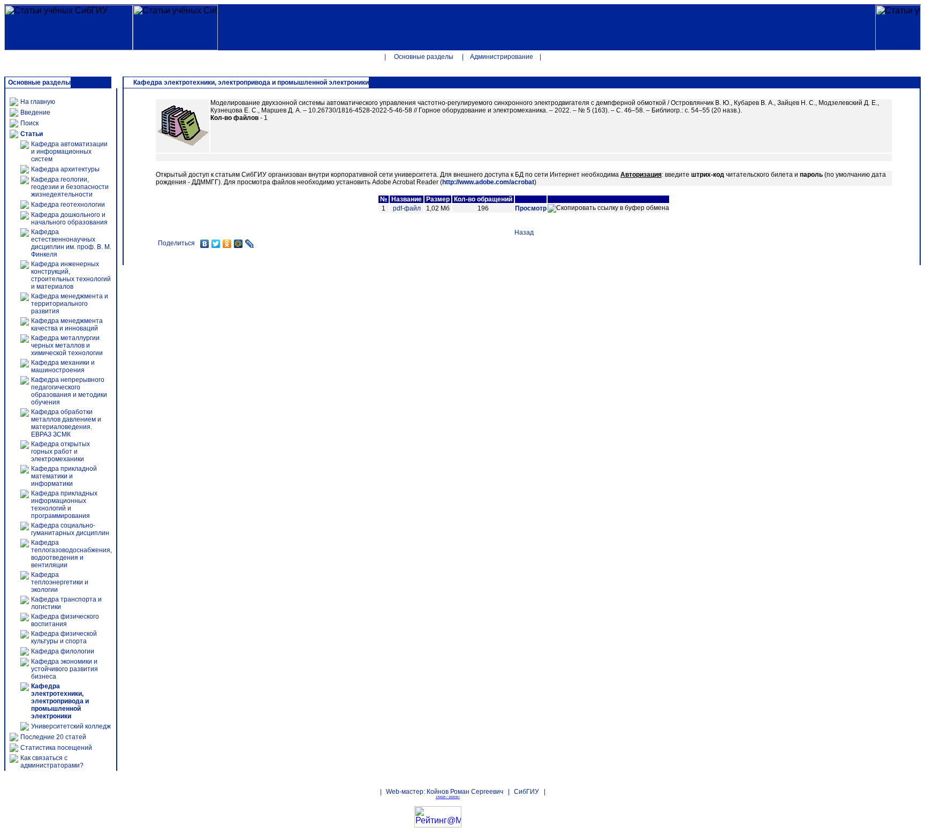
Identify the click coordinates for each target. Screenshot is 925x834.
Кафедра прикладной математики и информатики (64, 476)
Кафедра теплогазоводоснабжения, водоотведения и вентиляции (71, 554)
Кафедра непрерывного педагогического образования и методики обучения (69, 391)
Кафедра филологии (62, 651)
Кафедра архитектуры (65, 169)
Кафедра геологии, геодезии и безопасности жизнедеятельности (70, 187)
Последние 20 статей (53, 737)
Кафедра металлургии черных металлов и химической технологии (67, 345)
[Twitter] (216, 244)
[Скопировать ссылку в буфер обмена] (608, 208)
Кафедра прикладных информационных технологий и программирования (64, 505)
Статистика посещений (56, 748)
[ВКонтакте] (204, 244)
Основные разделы (423, 57)
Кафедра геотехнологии (68, 204)
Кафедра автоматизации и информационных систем (69, 151)
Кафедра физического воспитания (65, 620)
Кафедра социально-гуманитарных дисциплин (70, 529)
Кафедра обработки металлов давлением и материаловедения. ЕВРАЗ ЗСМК (66, 423)
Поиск (29, 123)
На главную (37, 102)
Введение (35, 112)
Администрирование (501, 57)
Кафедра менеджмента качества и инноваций (67, 324)
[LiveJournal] (249, 244)
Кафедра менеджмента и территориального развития (69, 303)
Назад (524, 232)
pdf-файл (407, 208)
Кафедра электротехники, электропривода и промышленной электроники (60, 701)
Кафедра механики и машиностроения (63, 366)
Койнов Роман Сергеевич (465, 791)
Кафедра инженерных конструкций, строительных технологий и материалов (71, 275)
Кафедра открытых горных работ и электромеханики (60, 451)
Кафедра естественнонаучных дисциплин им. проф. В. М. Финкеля (71, 243)
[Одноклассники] (227, 244)
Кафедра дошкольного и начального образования (69, 218)
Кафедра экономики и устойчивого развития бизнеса (64, 669)
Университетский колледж (71, 726)
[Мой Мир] (238, 244)
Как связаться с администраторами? (52, 761)
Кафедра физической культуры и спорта (64, 637)
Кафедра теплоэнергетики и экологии (59, 582)
